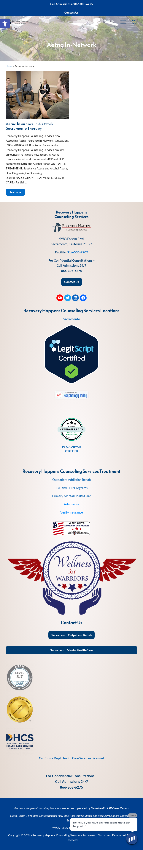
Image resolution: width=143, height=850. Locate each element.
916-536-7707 (77, 252)
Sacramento (71, 319)
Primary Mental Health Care (71, 496)
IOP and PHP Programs (72, 488)
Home (9, 66)
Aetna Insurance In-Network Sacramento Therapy (29, 126)
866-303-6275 (71, 271)
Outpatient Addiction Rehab (71, 480)
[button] (5, 23)
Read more (17, 192)
